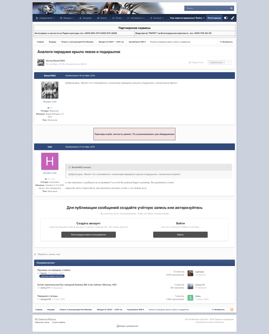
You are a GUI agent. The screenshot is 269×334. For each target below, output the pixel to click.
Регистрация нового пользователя (88, 234)
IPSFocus (51, 319)
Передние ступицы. (47, 296)
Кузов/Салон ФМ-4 (77, 64)
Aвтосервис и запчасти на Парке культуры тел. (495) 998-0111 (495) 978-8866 (76, 33)
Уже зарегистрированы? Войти (186, 18)
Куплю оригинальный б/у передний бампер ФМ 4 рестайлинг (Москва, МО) (77, 284)
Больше (157, 18)
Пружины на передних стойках (54, 270)
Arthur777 (45, 288)
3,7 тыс (51, 179)
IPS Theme (39, 319)
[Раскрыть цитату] (69, 167)
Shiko (198, 296)
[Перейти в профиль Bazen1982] (40, 62)
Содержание (45, 18)
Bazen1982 (59, 60)
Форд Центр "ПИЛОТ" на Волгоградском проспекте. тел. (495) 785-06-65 (173, 33)
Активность (136, 18)
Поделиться (197, 62)
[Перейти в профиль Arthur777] (190, 286)
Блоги (103, 18)
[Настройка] (226, 18)
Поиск (118, 18)
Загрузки (87, 18)
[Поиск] (231, 8)
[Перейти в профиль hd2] (49, 161)
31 (51, 108)
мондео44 (46, 299)
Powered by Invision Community (210, 322)
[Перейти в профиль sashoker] (190, 273)
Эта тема (220, 8)
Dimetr (44, 273)
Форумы (67, 18)
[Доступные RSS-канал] (231, 310)
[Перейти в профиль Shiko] (190, 298)
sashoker (199, 272)
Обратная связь (42, 322)
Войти (180, 234)
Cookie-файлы (58, 322)
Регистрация (214, 18)
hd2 (50, 146)
